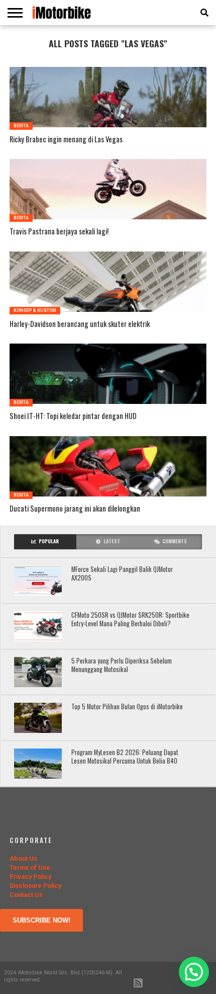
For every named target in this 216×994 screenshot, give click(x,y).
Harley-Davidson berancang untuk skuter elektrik (80, 324)
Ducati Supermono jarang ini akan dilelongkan (75, 509)
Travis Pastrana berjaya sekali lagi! (59, 231)
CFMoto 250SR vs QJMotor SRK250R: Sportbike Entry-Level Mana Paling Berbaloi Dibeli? (130, 619)
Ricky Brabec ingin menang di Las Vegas (66, 139)
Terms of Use (30, 867)
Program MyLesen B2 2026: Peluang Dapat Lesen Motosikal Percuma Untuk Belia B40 (124, 757)
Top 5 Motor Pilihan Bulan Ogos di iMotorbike (127, 707)
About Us (23, 858)
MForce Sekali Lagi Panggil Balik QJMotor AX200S (122, 573)
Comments (174, 541)
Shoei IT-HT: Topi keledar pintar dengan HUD (73, 416)
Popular (49, 541)
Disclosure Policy (35, 885)
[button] (194, 972)
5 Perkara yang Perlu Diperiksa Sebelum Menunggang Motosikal (121, 665)
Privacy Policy (30, 876)
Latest (111, 541)
